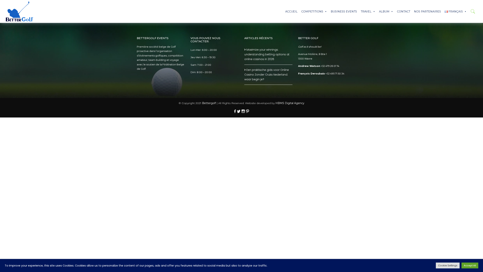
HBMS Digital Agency (289, 103)
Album (384, 11)
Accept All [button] (470, 265)
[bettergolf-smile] (19, 11)
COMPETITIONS (312, 11)
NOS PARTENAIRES (427, 11)
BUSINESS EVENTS (344, 11)
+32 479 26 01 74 (330, 65)
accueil (291, 11)
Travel (366, 11)
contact (403, 11)
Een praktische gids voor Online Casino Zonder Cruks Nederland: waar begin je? (266, 74)
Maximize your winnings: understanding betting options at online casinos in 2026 (266, 54)
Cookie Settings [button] (447, 265)
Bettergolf (209, 103)
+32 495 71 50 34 (334, 73)
